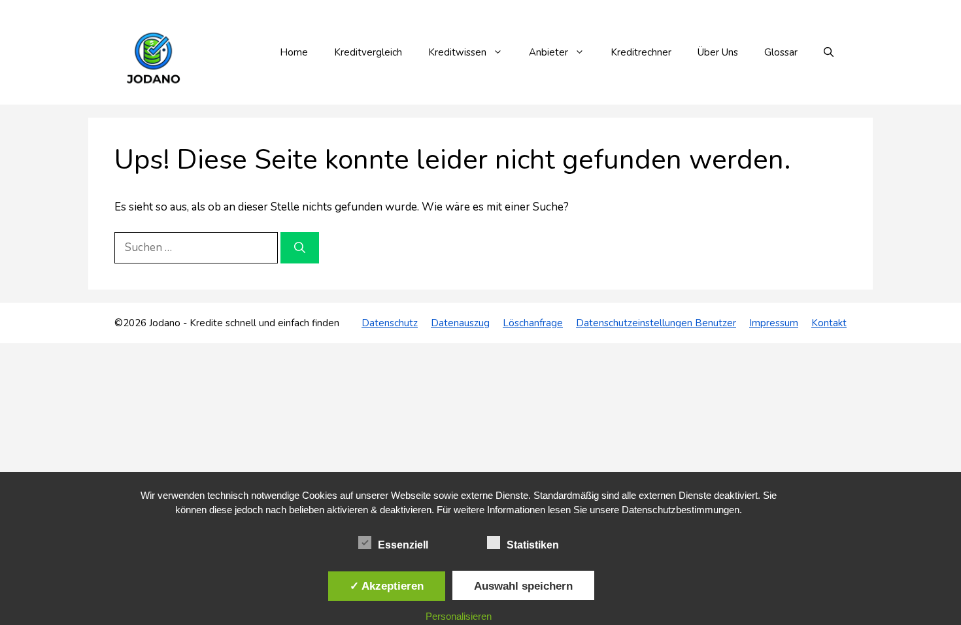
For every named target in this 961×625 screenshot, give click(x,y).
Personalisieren (459, 616)
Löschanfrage (533, 322)
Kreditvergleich (368, 52)
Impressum (773, 322)
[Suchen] (299, 247)
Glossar (781, 52)
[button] (829, 52)
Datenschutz (390, 322)
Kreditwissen (457, 52)
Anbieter (548, 52)
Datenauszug (460, 322)
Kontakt (829, 322)
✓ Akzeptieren (387, 586)
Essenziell (403, 544)
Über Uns (718, 52)
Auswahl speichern (523, 586)
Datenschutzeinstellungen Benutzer (656, 322)
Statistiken (533, 544)
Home (294, 52)
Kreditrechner (641, 52)
